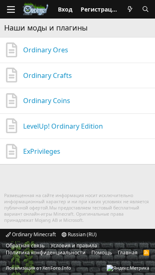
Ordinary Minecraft (33, 234)
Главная (128, 252)
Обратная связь (25, 245)
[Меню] (11, 9)
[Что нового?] (130, 9)
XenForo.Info (57, 268)
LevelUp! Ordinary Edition (63, 126)
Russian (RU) (82, 234)
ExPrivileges (41, 151)
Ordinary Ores (45, 49)
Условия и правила (73, 245)
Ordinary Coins (46, 100)
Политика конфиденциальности (46, 252)
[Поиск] (145, 9)
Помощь (101, 252)
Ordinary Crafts (47, 75)
